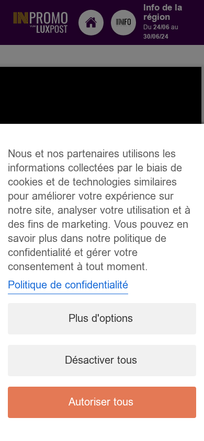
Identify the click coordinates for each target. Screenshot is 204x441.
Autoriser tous (101, 402)
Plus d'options (101, 318)
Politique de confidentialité (68, 285)
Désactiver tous (101, 360)
